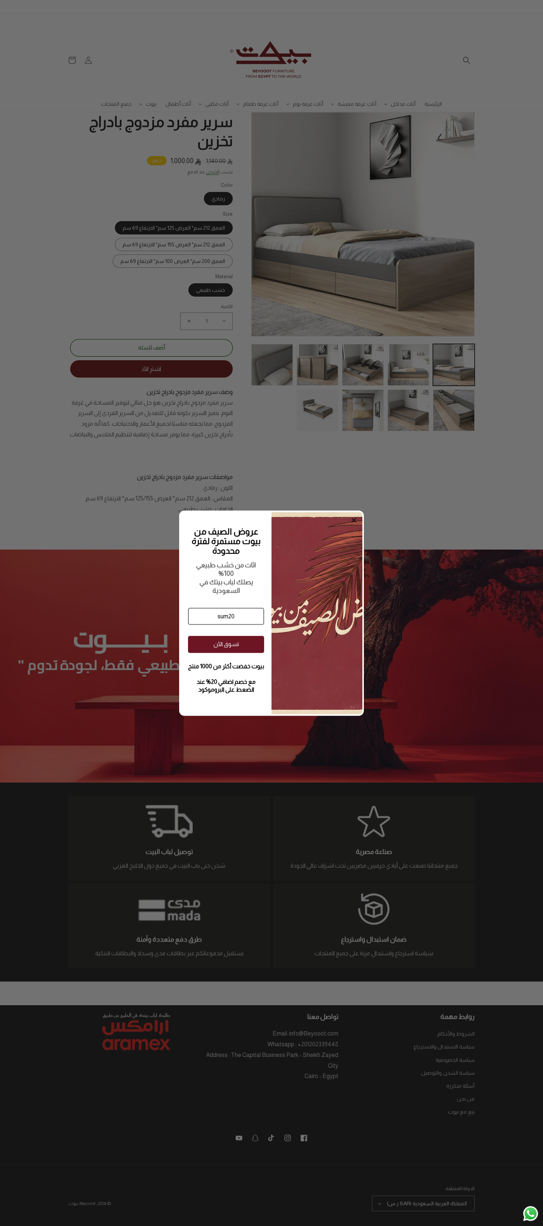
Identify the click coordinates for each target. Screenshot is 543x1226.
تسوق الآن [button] (226, 644)
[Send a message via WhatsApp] (530, 1213)
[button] (226, 616)
